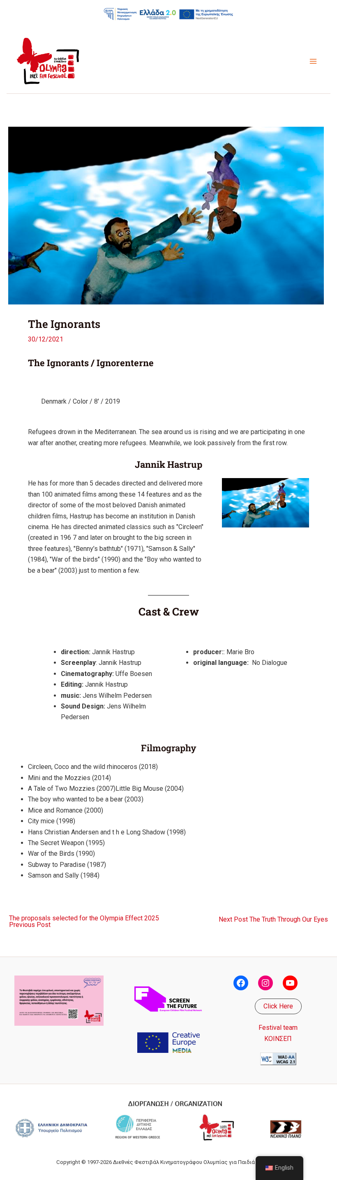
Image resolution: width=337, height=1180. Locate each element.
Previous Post (84, 921)
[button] (278, 1006)
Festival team (278, 1027)
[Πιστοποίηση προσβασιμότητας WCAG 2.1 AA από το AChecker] (278, 1058)
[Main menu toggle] (313, 61)
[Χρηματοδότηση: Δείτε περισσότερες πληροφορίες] (168, 14)
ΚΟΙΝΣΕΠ (278, 1039)
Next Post (273, 919)
